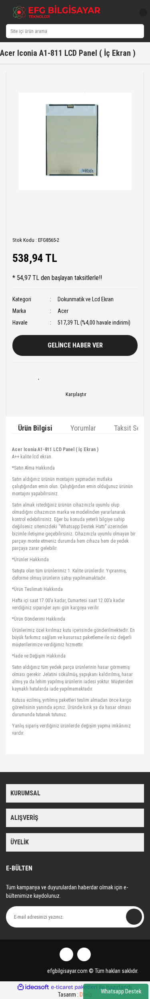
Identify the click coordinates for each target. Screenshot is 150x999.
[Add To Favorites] (39, 376)
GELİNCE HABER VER (75, 345)
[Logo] (57, 12)
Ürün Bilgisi (35, 428)
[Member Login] (125, 12)
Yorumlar (83, 428)
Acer (63, 311)
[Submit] (134, 917)
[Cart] (140, 12)
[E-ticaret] (74, 987)
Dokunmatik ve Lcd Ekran (86, 299)
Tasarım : (75, 994)
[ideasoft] (33, 987)
